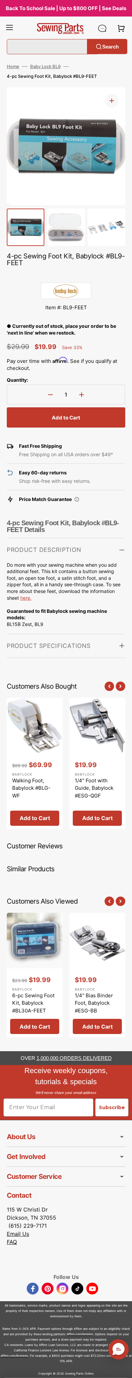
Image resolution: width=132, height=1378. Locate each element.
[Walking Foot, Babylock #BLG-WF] (35, 763)
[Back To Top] (122, 1368)
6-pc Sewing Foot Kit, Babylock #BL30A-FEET (33, 1003)
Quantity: (17, 380)
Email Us (18, 1233)
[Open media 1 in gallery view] (111, 100)
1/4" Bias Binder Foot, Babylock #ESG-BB (94, 1003)
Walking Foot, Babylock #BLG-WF (31, 788)
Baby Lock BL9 (45, 66)
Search (110, 46)
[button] (9, 28)
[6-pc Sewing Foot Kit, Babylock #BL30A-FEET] (35, 975)
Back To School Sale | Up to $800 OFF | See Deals (66, 8)
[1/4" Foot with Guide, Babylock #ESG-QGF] (97, 763)
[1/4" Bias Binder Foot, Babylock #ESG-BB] (97, 975)
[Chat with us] (102, 28)
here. (25, 598)
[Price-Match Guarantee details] (76, 499)
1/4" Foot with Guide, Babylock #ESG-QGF (94, 788)
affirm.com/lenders (80, 1334)
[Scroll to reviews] (66, 275)
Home (13, 66)
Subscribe (112, 1107)
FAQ (12, 1242)
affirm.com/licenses (14, 1355)
